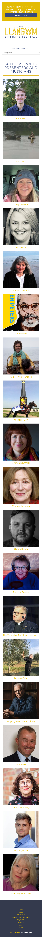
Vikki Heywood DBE (21, 893)
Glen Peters (21, 333)
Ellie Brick (21, 247)
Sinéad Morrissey (21, 807)
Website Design (15, 932)
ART (21, 925)
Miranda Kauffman (21, 463)
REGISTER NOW (21, 15)
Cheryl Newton (21, 204)
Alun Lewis (21, 161)
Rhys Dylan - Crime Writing (21, 721)
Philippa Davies (21, 592)
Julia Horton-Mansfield (21, 377)
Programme (21, 920)
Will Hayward (21, 850)
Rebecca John (21, 678)
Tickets (21, 927)
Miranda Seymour (21, 506)
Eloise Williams (21, 290)
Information (21, 915)
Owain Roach (21, 549)
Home (21, 910)
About (21, 912)
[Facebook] (18, 43)
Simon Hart (21, 764)
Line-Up (21, 922)
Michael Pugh (21, 420)
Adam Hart (21, 118)
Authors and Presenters (21, 917)
